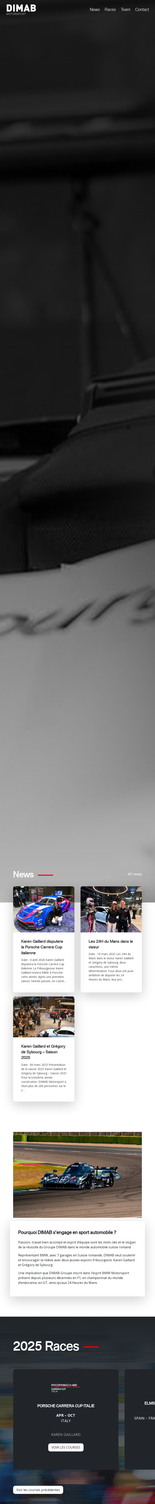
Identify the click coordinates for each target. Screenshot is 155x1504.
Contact (142, 9)
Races (110, 9)
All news (135, 874)
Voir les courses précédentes (38, 1490)
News (95, 9)
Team (125, 9)
